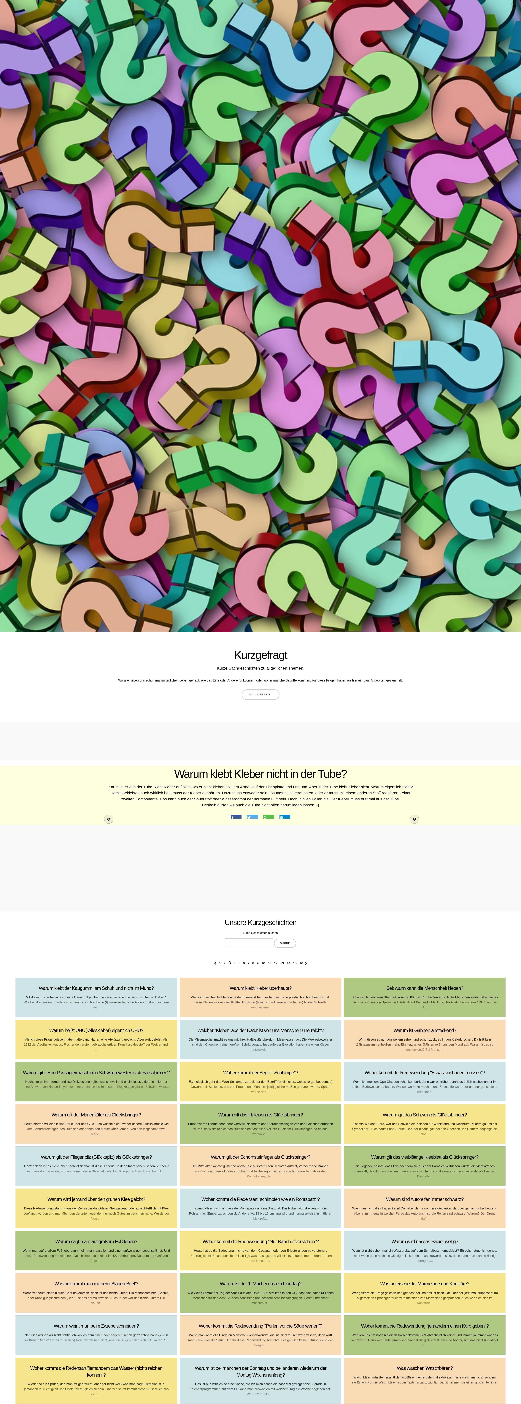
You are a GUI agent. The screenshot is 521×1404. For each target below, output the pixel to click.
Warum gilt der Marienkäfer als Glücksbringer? (96, 1115)
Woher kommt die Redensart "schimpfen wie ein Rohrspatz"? (260, 1199)
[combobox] (249, 942)
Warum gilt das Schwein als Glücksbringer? (425, 1115)
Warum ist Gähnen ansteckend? (424, 1030)
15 (295, 963)
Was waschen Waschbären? (425, 1368)
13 (282, 963)
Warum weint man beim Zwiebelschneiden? (96, 1326)
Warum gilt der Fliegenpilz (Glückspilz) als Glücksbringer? (96, 1157)
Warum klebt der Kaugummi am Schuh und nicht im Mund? (96, 988)
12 (275, 963)
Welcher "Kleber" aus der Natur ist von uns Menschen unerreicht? (260, 1030)
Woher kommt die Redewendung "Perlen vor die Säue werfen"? (260, 1326)
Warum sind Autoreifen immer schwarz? (424, 1199)
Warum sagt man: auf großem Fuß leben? (96, 1241)
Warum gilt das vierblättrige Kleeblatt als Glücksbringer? (424, 1157)
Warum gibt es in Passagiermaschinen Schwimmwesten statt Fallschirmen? (96, 1072)
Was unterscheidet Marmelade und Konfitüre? (424, 1283)
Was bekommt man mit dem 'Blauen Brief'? (96, 1283)
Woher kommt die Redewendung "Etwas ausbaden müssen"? (425, 1072)
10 (263, 963)
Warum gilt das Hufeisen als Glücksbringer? (260, 1115)
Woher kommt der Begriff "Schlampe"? (260, 1072)
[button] (236, 817)
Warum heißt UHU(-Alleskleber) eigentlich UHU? (96, 1030)
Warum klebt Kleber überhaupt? (260, 988)
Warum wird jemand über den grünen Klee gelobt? (96, 1199)
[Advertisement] (260, 742)
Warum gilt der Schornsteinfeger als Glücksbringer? (260, 1157)
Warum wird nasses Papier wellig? (424, 1241)
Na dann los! (260, 694)
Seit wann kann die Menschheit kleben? (424, 988)
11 (269, 963)
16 (301, 963)
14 (288, 963)
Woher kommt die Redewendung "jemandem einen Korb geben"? (425, 1326)
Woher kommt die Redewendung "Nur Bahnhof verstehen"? (261, 1241)
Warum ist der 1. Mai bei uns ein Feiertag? (260, 1283)
